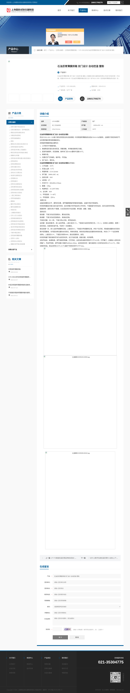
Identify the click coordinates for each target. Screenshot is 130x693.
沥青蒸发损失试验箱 (17, 190)
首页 (59, 10)
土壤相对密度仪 (16, 212)
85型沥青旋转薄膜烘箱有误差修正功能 (20, 285)
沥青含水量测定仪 (16, 184)
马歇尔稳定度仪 (16, 232)
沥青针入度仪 (15, 238)
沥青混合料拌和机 (16, 170)
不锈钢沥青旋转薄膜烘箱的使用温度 (20, 292)
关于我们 (71, 10)
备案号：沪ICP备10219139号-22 (52, 690)
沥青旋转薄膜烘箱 (71, 50)
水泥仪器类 (48, 673)
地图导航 (65, 673)
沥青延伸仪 (14, 161)
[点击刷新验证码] (67, 629)
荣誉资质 (12, 673)
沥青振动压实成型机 (17, 221)
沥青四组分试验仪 (16, 192)
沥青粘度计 (14, 181)
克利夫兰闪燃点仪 (16, 172)
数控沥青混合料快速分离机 (19, 152)
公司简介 (12, 664)
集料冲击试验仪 (16, 204)
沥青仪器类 (59, 50)
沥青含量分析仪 (16, 167)
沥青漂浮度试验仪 (16, 187)
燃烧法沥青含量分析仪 (18, 132)
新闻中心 (95, 10)
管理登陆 (112, 690)
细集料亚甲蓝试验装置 (18, 244)
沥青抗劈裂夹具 (16, 164)
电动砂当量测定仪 (16, 175)
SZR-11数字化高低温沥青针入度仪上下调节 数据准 (107, 558)
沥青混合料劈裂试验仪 (18, 230)
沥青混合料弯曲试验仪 (18, 224)
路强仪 (13, 201)
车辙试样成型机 (16, 135)
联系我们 (119, 10)
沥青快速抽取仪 (16, 138)
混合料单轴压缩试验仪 (18, 227)
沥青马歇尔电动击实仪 (18, 127)
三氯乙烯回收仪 (16, 195)
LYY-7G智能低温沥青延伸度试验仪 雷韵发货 (66, 558)
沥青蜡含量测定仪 (16, 218)
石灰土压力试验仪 (16, 215)
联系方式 (65, 668)
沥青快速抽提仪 (16, 198)
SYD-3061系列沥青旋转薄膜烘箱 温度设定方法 (20, 277)
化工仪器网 (105, 690)
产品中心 (83, 10)
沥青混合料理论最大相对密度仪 (21, 158)
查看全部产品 (12, 249)
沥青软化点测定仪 (16, 241)
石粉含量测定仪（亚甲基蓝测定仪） (22, 129)
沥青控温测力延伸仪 (17, 147)
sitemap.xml (120, 690)
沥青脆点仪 (14, 178)
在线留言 (65, 664)
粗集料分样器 (15, 155)
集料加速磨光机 (16, 207)
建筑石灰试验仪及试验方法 (19, 144)
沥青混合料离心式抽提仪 (18, 149)
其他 (12, 141)
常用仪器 (47, 664)
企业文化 (12, 668)
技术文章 (107, 10)
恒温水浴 (13, 210)
